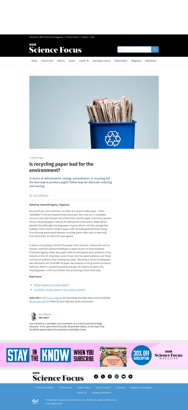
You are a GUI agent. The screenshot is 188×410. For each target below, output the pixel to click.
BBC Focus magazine (53, 297)
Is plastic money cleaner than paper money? (59, 289)
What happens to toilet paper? (51, 285)
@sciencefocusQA (37, 301)
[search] (155, 49)
